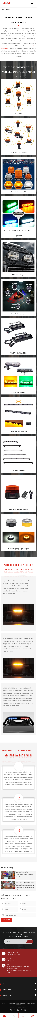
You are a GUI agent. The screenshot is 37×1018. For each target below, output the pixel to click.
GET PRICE (6, 920)
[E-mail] (4, 1015)
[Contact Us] (32, 1015)
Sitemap (12, 1007)
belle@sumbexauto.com (13, 960)
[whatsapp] (23, 1015)
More (16, 879)
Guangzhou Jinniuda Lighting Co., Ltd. (19, 1003)
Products (8, 9)
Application (7, 989)
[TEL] (13, 1015)
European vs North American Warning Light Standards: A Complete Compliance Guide (24, 885)
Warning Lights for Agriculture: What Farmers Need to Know (24, 874)
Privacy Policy (22, 1007)
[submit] (30, 941)
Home (2, 9)
